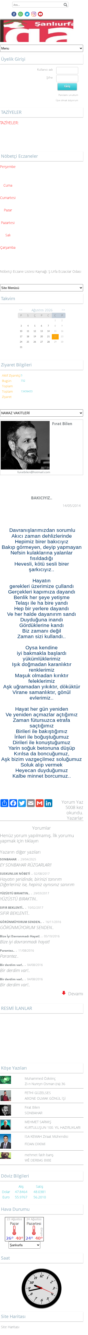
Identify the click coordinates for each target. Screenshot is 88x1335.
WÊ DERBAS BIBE (38, 1160)
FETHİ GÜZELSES (38, 1092)
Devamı (74, 994)
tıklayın (32, 841)
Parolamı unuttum (68, 95)
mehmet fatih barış (39, 1155)
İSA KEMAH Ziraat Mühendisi (46, 1136)
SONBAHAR (33, 1113)
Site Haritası (10, 1327)
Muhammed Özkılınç (40, 1078)
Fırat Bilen (32, 1107)
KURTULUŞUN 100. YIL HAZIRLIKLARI (53, 1127)
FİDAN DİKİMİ (35, 1144)
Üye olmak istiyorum (67, 100)
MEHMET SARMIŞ (38, 1122)
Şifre (49, 77)
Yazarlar (75, 818)
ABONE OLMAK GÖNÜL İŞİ (45, 1098)
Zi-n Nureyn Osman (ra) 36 (45, 1083)
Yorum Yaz (72, 802)
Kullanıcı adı (45, 69)
